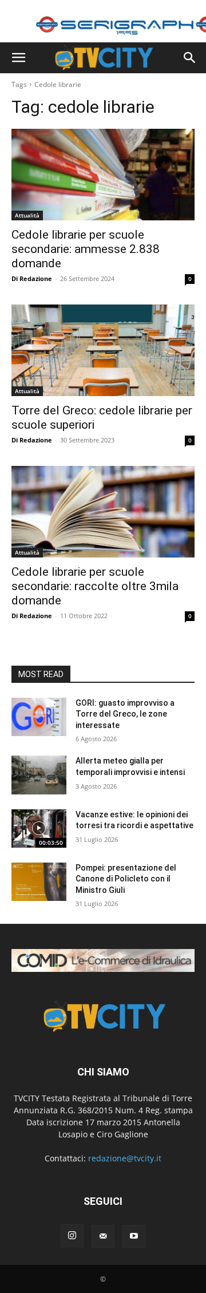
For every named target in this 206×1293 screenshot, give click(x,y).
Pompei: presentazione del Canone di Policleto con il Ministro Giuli (126, 879)
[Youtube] (133, 1236)
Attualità (27, 215)
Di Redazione (31, 278)
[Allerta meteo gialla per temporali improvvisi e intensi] (38, 775)
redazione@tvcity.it (124, 1158)
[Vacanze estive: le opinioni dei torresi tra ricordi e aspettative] (38, 828)
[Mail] (103, 1236)
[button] (18, 57)
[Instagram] (72, 1235)
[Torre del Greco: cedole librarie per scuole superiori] (103, 350)
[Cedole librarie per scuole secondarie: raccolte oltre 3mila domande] (103, 511)
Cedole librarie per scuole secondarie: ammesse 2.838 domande (85, 249)
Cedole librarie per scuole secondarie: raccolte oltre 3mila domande (95, 586)
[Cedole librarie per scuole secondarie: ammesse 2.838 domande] (103, 174)
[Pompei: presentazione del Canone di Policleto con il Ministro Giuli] (38, 882)
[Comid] (103, 960)
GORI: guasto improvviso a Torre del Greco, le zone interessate (125, 714)
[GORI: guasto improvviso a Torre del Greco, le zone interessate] (38, 717)
